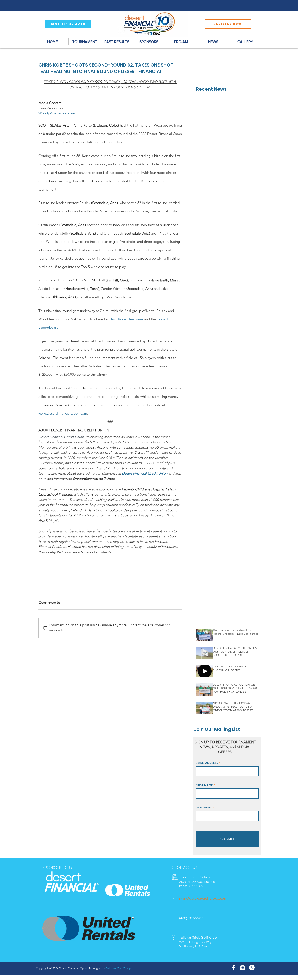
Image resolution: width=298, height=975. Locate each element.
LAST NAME (204, 807)
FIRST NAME (204, 785)
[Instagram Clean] (242, 967)
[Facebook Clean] (233, 967)
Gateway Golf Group (118, 968)
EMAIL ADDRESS (207, 762)
